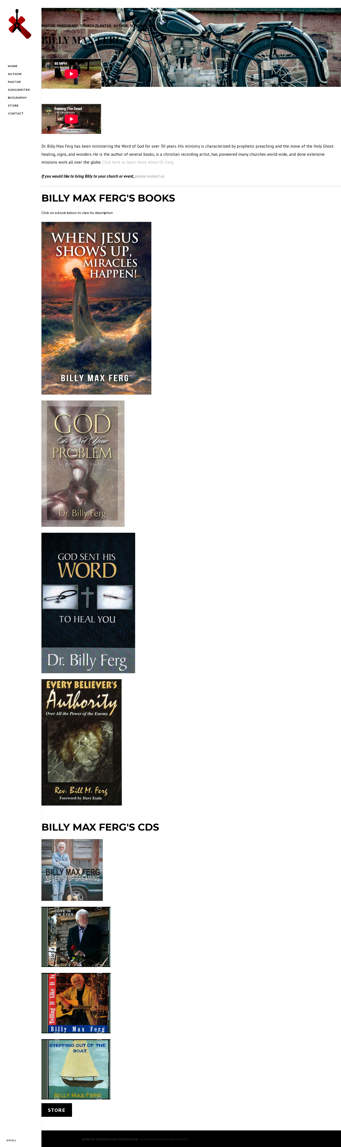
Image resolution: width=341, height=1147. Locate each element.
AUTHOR (15, 74)
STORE (13, 105)
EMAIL (12, 1140)
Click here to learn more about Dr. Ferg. (138, 162)
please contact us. (150, 176)
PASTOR (14, 82)
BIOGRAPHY (17, 97)
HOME (13, 66)
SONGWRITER (19, 90)
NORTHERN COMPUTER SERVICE (164, 1139)
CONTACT (16, 113)
